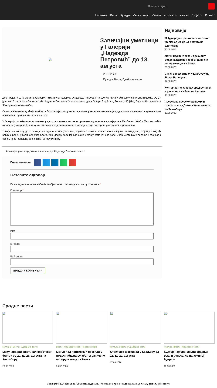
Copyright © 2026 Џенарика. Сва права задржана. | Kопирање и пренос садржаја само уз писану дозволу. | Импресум (108, 383)
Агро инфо (170, 15)
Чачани (184, 15)
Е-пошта (15, 244)
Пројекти (197, 15)
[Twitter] (204, 6)
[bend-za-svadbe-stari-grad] (188, 164)
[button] (37, 162)
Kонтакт (210, 15)
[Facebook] (190, 6)
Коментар (16, 190)
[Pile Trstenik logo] (188, 194)
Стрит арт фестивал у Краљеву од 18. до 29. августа (187, 75)
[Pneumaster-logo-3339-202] (188, 283)
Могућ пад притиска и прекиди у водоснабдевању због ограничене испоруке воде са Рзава (187, 60)
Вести (113, 15)
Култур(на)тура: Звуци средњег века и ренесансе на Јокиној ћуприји (188, 89)
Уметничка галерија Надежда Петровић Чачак (58, 151)
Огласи (156, 15)
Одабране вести (132, 79)
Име (12, 231)
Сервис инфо (141, 15)
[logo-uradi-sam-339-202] (188, 224)
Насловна (101, 15)
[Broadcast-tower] (211, 6)
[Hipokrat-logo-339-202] (188, 253)
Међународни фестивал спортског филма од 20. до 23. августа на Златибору (187, 42)
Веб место (16, 256)
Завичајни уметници (17, 151)
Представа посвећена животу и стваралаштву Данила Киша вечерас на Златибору (188, 105)
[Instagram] (197, 6)
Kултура (125, 15)
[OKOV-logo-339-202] (188, 135)
